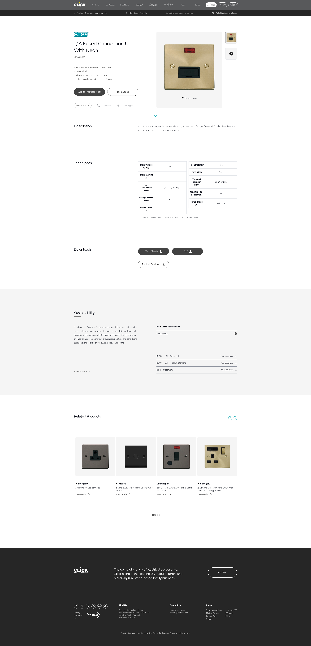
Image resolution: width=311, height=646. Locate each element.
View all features (82, 106)
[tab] (153, 515)
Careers (209, 619)
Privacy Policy (211, 616)
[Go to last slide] (230, 418)
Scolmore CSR (231, 610)
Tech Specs (123, 92)
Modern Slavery (212, 613)
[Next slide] (235, 418)
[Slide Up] (155, 117)
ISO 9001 (229, 613)
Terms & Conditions (214, 610)
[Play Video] (231, 53)
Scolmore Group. (168, 633)
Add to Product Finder (89, 92)
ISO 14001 (229, 616)
